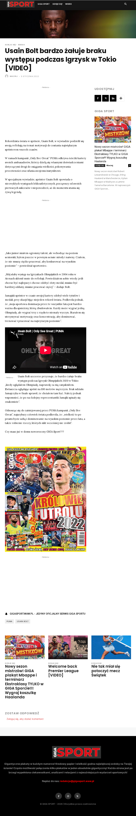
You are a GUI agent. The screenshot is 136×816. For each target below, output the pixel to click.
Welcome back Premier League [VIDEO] (63, 671)
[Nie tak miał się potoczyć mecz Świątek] (111, 647)
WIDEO (68, 4)
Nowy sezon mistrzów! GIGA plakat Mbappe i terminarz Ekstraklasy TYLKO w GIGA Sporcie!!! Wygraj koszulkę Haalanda (112, 154)
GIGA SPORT (44, 4)
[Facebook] (98, 98)
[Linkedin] (113, 98)
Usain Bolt (23, 621)
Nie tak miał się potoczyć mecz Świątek (105, 671)
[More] (120, 98)
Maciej (14, 76)
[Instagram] (68, 796)
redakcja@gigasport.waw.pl (77, 781)
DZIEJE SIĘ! (57, 4)
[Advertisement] (45, 112)
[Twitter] (105, 98)
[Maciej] (7, 76)
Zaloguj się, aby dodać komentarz (25, 718)
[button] (125, 4)
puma (9, 621)
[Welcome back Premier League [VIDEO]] (68, 647)
